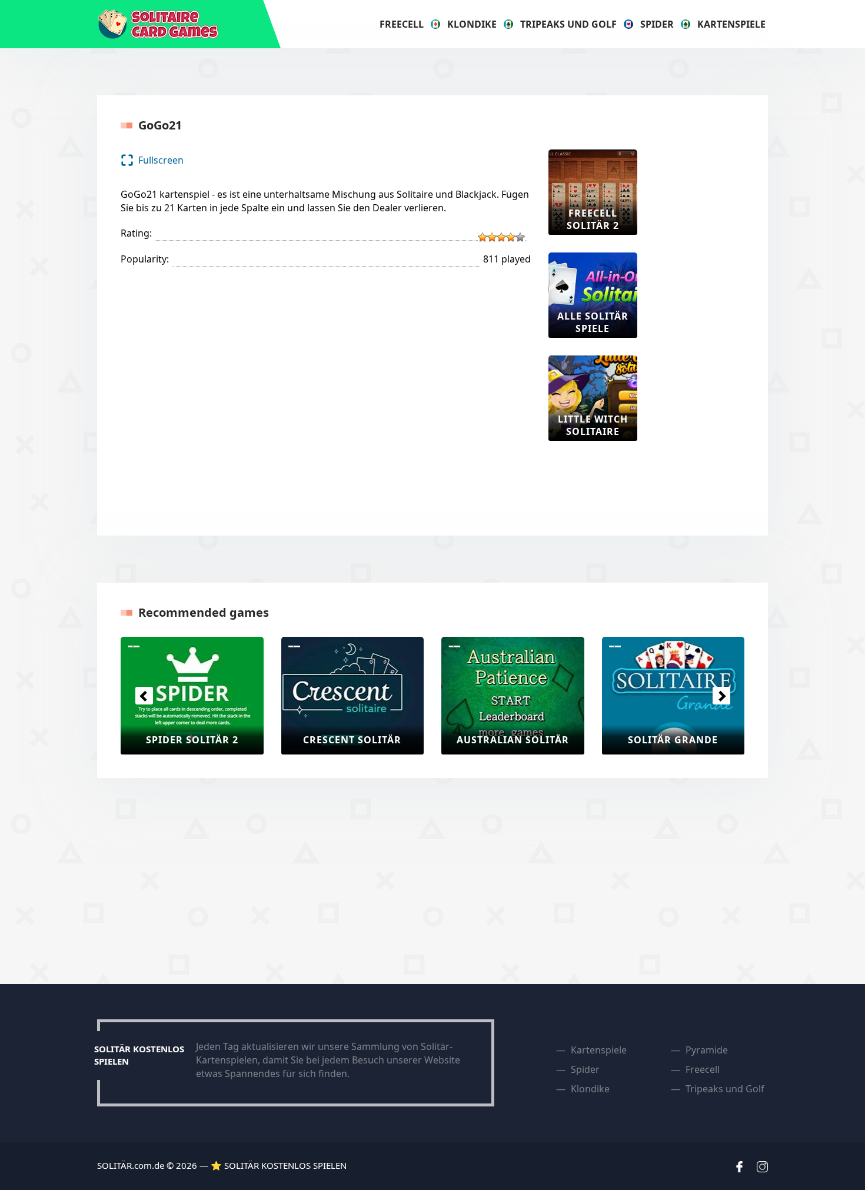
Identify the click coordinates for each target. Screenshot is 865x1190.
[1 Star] (482, 237)
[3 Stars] (501, 237)
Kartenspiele (731, 24)
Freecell (402, 24)
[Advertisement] (702, 326)
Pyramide (707, 1049)
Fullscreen (161, 160)
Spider (657, 24)
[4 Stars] (510, 237)
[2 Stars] (492, 237)
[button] (144, 695)
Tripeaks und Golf (568, 24)
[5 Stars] (520, 237)
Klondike (472, 24)
